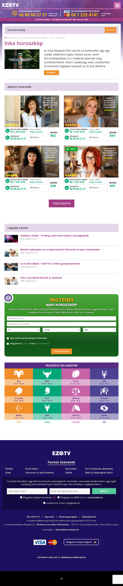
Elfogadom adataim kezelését (39, 497)
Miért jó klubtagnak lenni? (99, 472)
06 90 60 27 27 (18, 138)
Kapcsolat (49, 517)
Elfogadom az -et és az (29, 343)
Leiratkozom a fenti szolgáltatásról (63, 503)
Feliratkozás (61, 351)
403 (112, 185)
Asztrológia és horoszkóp (34, 38)
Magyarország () (79, 542)
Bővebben (50, 72)
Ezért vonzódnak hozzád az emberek (41, 277)
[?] (54, 497)
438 (53, 185)
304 (112, 135)
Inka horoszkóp (23, 43)
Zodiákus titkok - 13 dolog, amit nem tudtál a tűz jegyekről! (54, 235)
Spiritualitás (13, 38)
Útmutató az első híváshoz (39, 472)
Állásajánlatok (89, 517)
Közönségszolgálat (68, 517)
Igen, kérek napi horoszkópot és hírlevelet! (28, 338)
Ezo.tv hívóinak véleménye (99, 468)
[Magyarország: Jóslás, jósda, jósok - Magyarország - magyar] (10, 5)
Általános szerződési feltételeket (53, 524)
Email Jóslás (31, 468)
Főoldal (9, 468)
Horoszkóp (70, 468)
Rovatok (110, 30)
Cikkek (68, 472)
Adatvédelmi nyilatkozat (67, 529)
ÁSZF (26, 343)
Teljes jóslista (61, 203)
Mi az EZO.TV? (33, 517)
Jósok (8, 472)
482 (53, 135)
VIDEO (73, 149)
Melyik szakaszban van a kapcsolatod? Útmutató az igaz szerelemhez (60, 249)
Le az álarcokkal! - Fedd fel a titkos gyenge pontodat (50, 263)
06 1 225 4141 (18, 131)
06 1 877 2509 (83, 20)
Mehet (104, 491)
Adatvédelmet (43, 343)
